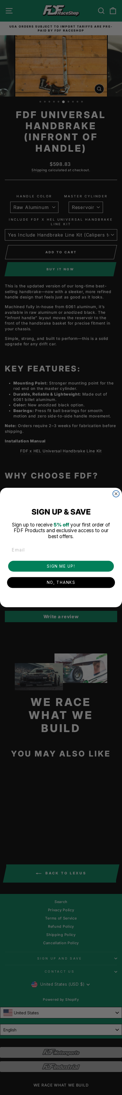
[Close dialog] (116, 493)
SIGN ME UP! (61, 566)
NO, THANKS (61, 582)
